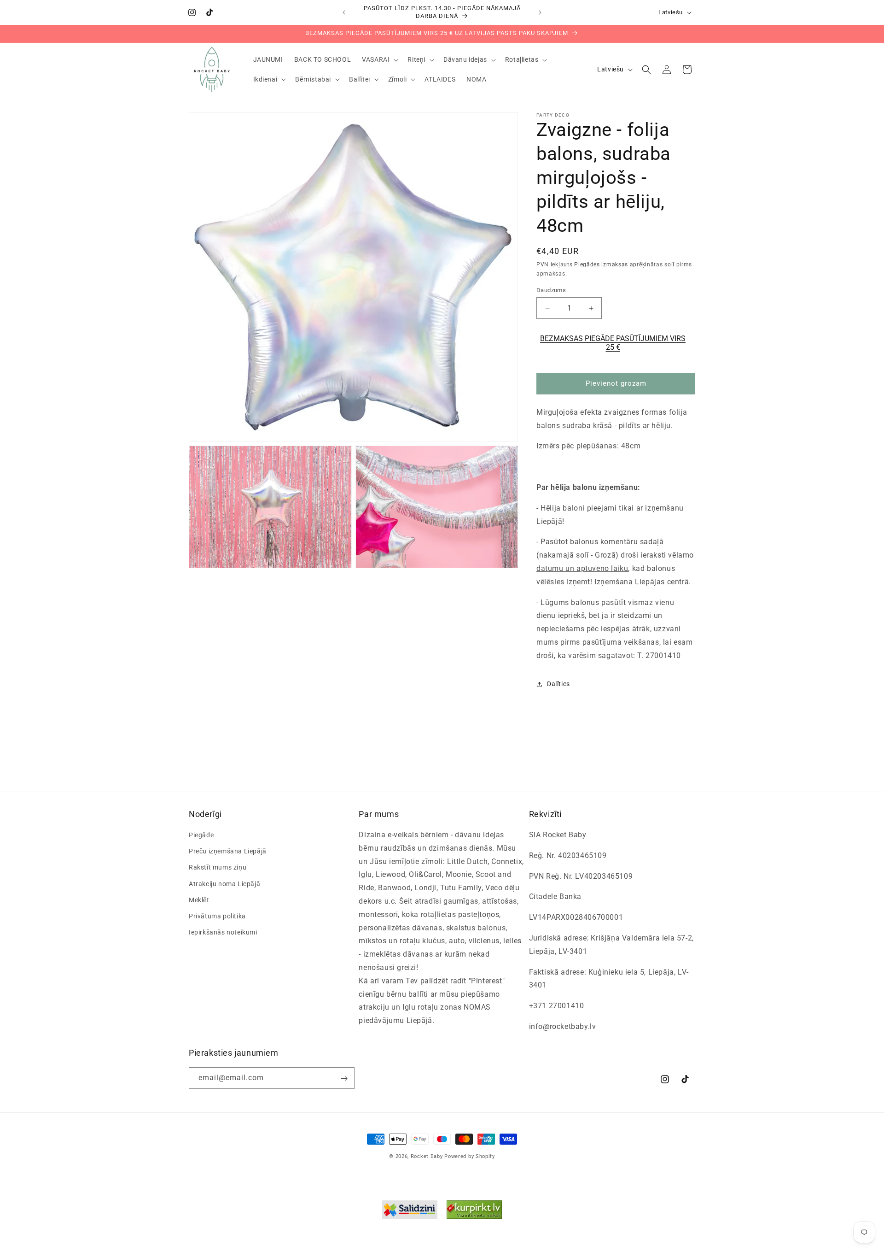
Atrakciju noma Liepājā (224, 884)
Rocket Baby (427, 1156)
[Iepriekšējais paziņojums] (344, 12)
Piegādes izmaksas (601, 264)
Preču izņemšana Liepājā (228, 851)
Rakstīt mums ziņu (217, 867)
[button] (379, 59)
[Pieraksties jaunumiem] (344, 1078)
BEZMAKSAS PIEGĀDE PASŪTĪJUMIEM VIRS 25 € (613, 343)
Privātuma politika (217, 916)
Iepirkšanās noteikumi (223, 932)
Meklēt (199, 900)
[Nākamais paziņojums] (540, 12)
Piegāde (201, 835)
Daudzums (551, 290)
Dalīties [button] (558, 684)
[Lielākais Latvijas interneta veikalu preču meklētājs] (474, 1211)
